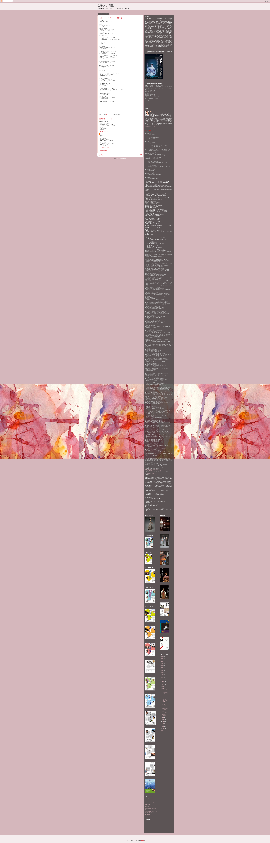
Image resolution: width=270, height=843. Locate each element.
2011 (162, 676)
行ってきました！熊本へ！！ (164, 705)
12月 (163, 681)
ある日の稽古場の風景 (165, 709)
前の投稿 (139, 155)
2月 (163, 726)
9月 (163, 686)
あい (101, 133)
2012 (162, 674)
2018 (162, 663)
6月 (163, 719)
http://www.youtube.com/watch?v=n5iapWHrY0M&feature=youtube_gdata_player (155, 470)
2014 (162, 670)
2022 (162, 656)
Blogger (142, 840)
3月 (163, 725)
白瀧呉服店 (147, 814)
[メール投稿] (111, 114)
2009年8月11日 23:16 (104, 131)
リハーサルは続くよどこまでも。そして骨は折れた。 (165, 698)
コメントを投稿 (103, 150)
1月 (163, 728)
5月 (163, 721)
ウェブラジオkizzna (150, 473)
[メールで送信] (114, 114)
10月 (163, 684)
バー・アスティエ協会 (149, 802)
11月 (163, 683)
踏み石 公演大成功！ (165, 694)
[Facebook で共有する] (118, 114)
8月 (163, 688)
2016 (162, 667)
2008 (162, 730)
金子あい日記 (105, 5)
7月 (163, 717)
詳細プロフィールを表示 (150, 126)
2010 (162, 677)
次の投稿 (101, 155)
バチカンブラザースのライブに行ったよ (165, 691)
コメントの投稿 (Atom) (121, 158)
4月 (163, 723)
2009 (162, 679)
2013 (162, 672)
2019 (162, 661)
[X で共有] (116, 114)
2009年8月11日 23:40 (104, 147)
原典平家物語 (148, 804)
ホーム (120, 155)
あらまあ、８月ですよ (165, 715)
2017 (162, 665)
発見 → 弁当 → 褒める (165, 712)
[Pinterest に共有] (119, 114)
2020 (162, 660)
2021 (162, 658)
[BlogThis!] (115, 114)
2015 (162, 668)
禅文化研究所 (148, 806)
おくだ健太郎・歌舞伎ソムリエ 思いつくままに (151, 812)
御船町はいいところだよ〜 (165, 702)
